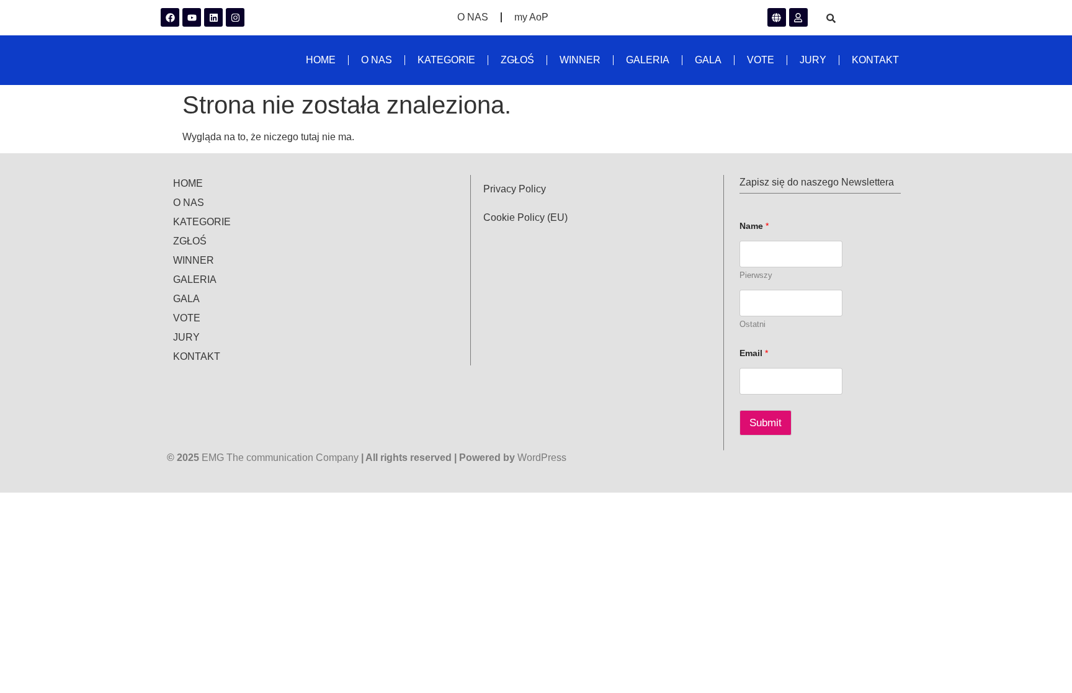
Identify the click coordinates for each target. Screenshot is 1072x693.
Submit (765, 423)
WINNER (580, 60)
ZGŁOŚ (517, 60)
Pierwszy (755, 275)
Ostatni (752, 324)
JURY (813, 60)
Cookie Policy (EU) (525, 217)
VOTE (760, 60)
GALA (708, 60)
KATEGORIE (446, 60)
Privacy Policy (514, 189)
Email (753, 353)
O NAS (472, 17)
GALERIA (647, 60)
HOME (321, 60)
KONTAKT (875, 60)
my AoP (531, 17)
